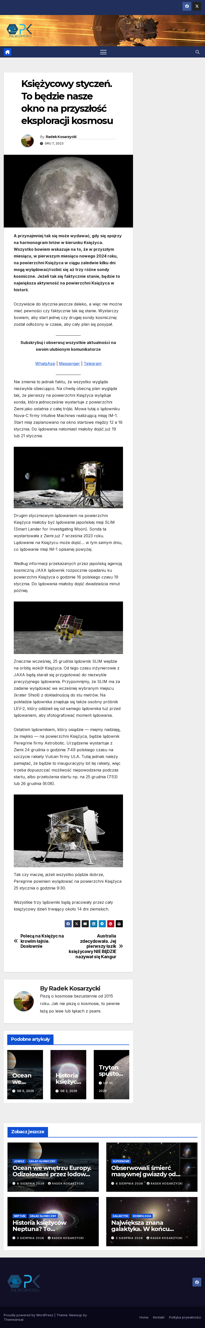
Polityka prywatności (185, 1317)
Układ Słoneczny (42, 1161)
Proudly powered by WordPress (29, 1315)
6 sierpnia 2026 (31, 1183)
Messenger (69, 363)
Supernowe (121, 1161)
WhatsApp (45, 363)
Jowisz (19, 1161)
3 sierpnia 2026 (31, 1238)
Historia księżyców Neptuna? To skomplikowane (39, 1229)
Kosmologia (142, 1216)
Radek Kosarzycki (61, 136)
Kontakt (158, 1317)
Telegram (93, 363)
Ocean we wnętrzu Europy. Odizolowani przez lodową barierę (51, 1174)
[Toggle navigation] (103, 52)
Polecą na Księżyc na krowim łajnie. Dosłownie (42, 941)
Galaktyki (120, 1216)
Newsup (75, 1315)
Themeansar (14, 1320)
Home (144, 1317)
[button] (198, 52)
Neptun (19, 1216)
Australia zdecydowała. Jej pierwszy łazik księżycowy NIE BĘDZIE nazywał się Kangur (92, 946)
